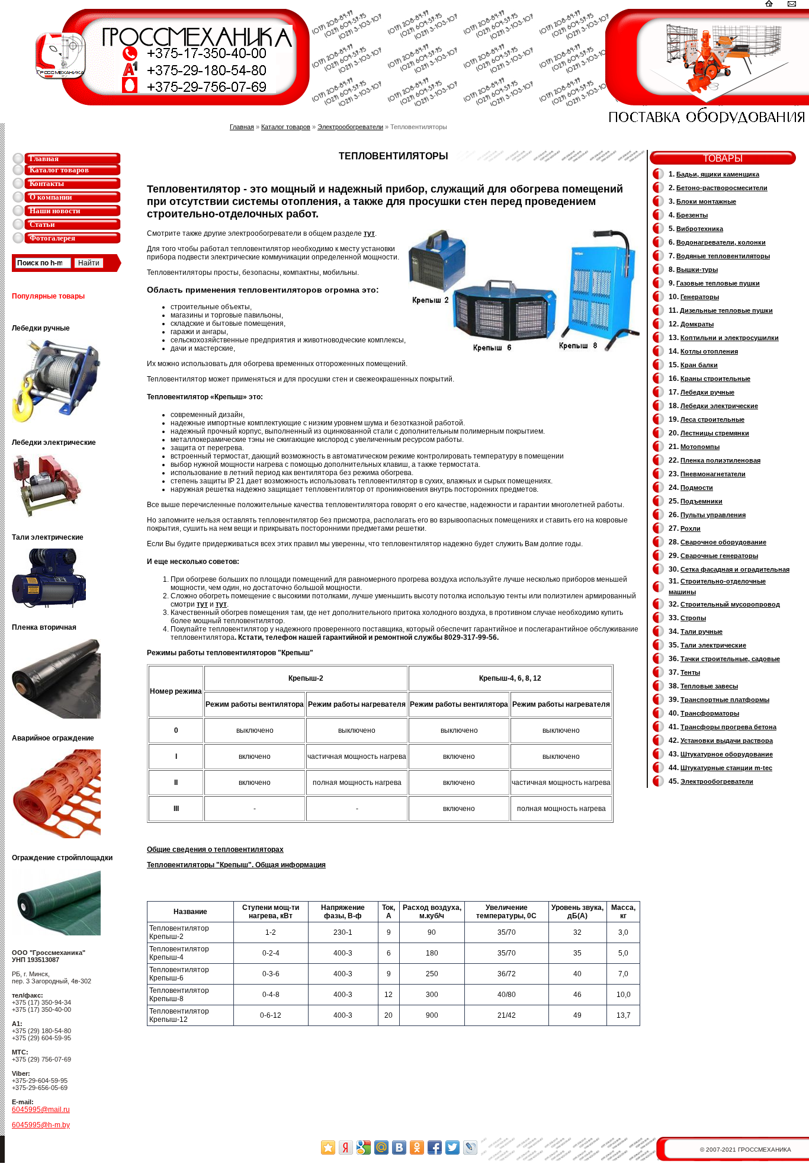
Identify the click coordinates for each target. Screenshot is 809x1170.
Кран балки (699, 364)
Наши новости (55, 210)
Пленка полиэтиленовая (720, 460)
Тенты (690, 672)
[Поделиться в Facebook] (435, 1147)
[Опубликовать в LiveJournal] (470, 1147)
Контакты (47, 183)
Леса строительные (712, 419)
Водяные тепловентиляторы (723, 255)
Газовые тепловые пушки (718, 283)
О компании (51, 197)
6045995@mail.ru (41, 1109)
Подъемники (701, 501)
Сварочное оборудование (723, 542)
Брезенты (692, 215)
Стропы (693, 617)
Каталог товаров (59, 169)
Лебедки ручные (707, 392)
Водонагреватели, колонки (721, 242)
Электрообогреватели (350, 126)
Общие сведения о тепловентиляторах (215, 849)
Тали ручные (701, 631)
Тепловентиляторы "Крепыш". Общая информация (236, 865)
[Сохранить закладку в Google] (364, 1147)
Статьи (42, 224)
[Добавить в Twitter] (452, 1147)
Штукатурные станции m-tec (726, 767)
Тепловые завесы (709, 686)
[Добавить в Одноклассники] (417, 1147)
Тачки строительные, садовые (730, 658)
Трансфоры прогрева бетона (728, 726)
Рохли (690, 528)
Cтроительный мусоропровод (730, 604)
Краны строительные (715, 378)
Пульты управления (713, 514)
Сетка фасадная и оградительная (734, 569)
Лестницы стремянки (714, 433)
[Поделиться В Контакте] (399, 1147)
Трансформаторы (709, 713)
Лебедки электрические (719, 405)
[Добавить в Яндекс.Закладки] (346, 1147)
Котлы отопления (709, 351)
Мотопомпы (700, 446)
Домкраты (697, 324)
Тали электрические (713, 645)
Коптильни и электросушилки (729, 337)
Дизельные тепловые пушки (726, 310)
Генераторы (699, 296)
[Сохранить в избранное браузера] (328, 1147)
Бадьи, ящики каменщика (717, 174)
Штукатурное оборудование (726, 754)
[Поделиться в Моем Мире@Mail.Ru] (381, 1147)
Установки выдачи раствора (726, 740)
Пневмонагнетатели (713, 473)
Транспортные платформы (724, 699)
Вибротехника (699, 228)
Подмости (696, 487)
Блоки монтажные (706, 201)
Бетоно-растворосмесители (722, 187)
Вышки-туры (697, 269)
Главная (44, 158)
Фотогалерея (52, 237)
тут (369, 233)
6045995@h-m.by (41, 1125)
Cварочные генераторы (719, 555)
